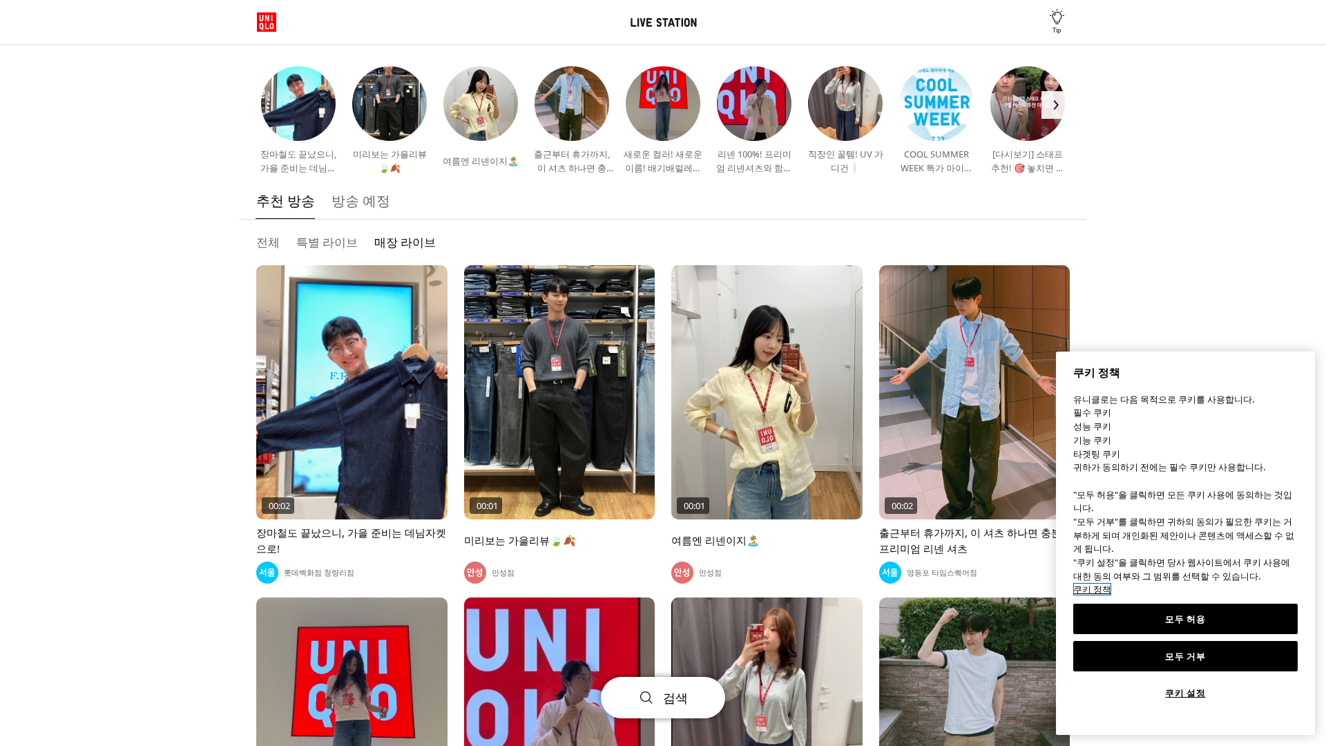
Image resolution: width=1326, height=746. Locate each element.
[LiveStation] (663, 22)
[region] (1185, 543)
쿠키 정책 (1092, 589)
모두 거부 (1185, 656)
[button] (271, 105)
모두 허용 (1185, 619)
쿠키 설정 (1185, 693)
